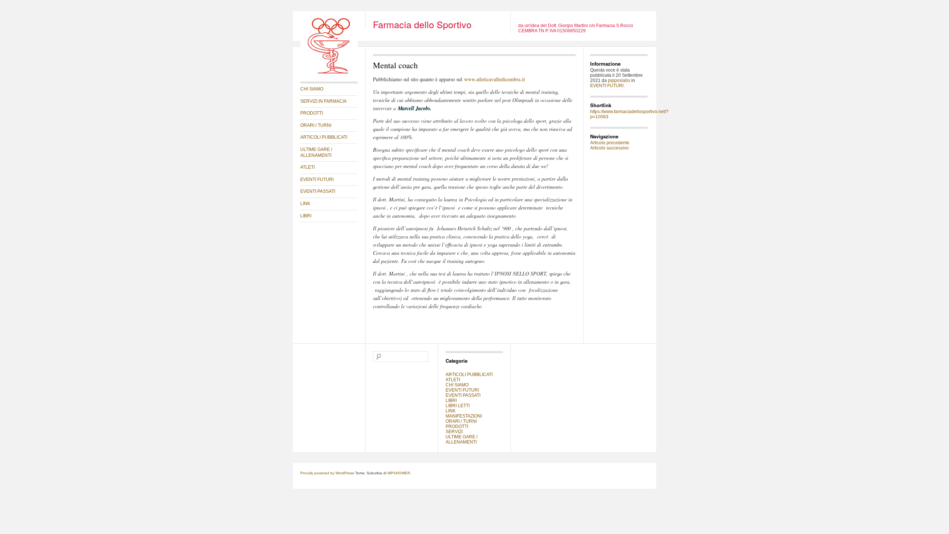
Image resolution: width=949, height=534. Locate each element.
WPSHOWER (398, 473)
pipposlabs (619, 80)
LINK (305, 203)
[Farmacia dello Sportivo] (329, 72)
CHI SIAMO (311, 89)
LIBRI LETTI (458, 405)
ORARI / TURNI (315, 125)
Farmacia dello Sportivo (422, 24)
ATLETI (307, 167)
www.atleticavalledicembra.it (494, 79)
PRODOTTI (311, 113)
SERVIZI (454, 431)
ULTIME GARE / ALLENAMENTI (316, 152)
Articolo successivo (609, 148)
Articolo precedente (609, 142)
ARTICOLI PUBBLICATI (323, 137)
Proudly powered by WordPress (327, 473)
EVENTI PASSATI (317, 191)
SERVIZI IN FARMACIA (323, 101)
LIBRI (305, 215)
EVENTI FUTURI (317, 179)
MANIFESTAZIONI (464, 416)
